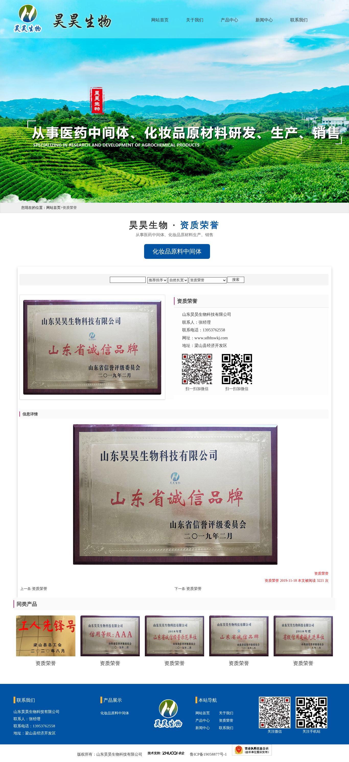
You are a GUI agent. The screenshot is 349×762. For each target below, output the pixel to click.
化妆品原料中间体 (114, 713)
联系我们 (299, 20)
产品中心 (229, 20)
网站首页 (160, 20)
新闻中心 (264, 20)
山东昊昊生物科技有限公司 (119, 754)
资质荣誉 (39, 589)
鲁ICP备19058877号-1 (209, 754)
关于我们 (194, 20)
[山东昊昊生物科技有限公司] (174, 101)
